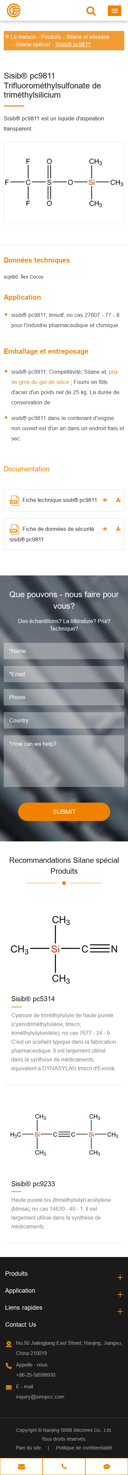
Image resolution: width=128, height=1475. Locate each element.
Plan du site (28, 1448)
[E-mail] (21, 1467)
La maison (23, 37)
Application (20, 1290)
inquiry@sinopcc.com (40, 1396)
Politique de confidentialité (84, 1448)
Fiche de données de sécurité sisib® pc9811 (52, 534)
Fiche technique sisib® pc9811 (60, 500)
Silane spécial (33, 44)
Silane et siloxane (88, 37)
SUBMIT (64, 811)
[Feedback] (107, 1467)
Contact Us (20, 1324)
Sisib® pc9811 (73, 44)
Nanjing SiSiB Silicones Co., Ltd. (77, 1430)
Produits (51, 37)
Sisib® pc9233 (33, 1184)
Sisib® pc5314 (33, 999)
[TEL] (64, 1467)
